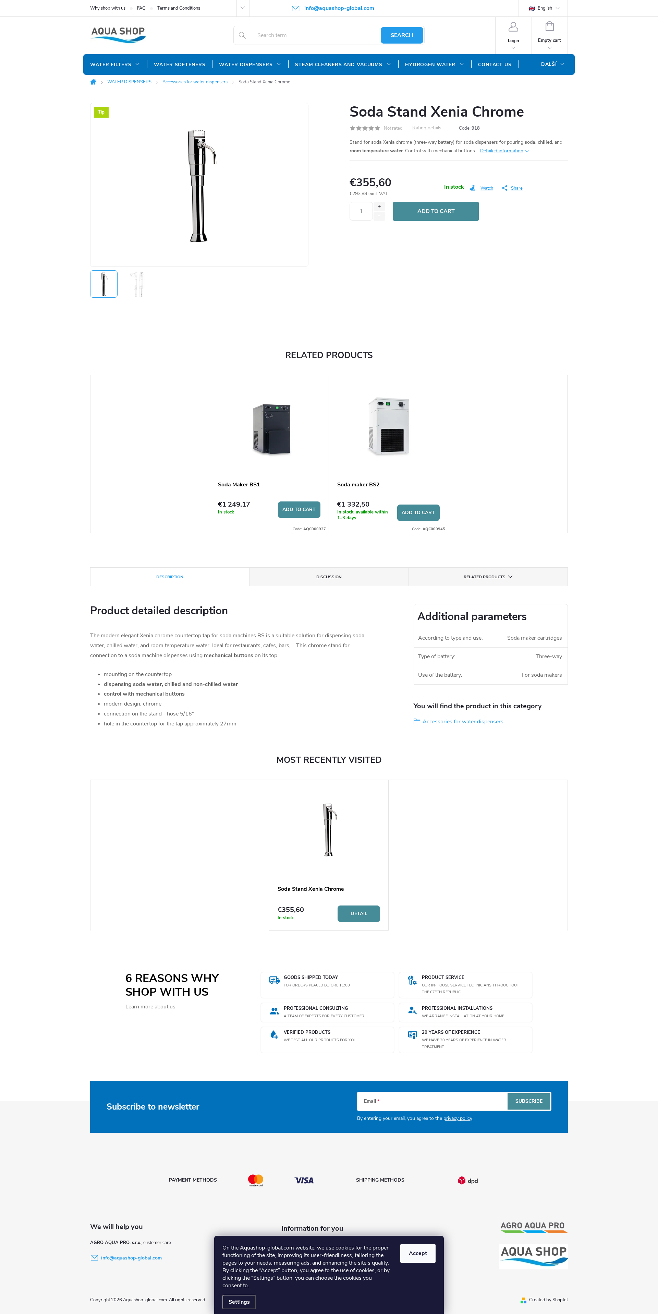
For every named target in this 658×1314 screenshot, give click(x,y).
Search (402, 35)
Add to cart (436, 211)
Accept (418, 1253)
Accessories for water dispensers (463, 721)
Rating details (426, 128)
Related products (484, 577)
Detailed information (501, 150)
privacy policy (457, 1118)
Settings (239, 1302)
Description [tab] (169, 577)
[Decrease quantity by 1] (379, 216)
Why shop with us (107, 8)
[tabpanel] (269, 454)
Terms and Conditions (178, 8)
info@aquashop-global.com (131, 1258)
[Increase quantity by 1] (379, 206)
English (544, 8)
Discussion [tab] (329, 577)
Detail (359, 913)
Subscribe (529, 1101)
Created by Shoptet (548, 1300)
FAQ (141, 8)
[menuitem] (115, 64)
